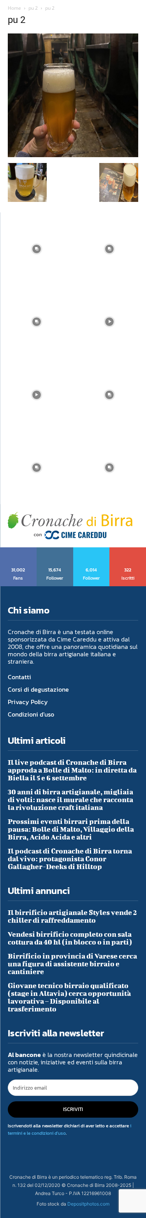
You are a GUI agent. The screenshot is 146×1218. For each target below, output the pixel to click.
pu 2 (33, 8)
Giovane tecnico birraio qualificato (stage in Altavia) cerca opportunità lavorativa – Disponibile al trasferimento (69, 997)
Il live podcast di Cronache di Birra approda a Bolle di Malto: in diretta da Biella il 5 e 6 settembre (72, 770)
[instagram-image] (36, 249)
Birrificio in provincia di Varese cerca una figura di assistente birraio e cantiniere (72, 964)
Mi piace (18, 550)
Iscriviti (128, 550)
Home (14, 8)
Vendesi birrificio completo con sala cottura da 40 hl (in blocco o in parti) (70, 938)
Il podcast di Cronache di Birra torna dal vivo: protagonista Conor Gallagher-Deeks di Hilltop (70, 859)
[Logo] (70, 526)
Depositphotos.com (88, 1204)
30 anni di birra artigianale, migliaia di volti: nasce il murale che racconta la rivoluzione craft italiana (70, 799)
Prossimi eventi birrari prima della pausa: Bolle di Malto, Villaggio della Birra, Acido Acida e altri (71, 829)
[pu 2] (73, 155)
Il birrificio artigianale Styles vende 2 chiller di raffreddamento (72, 916)
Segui (55, 550)
